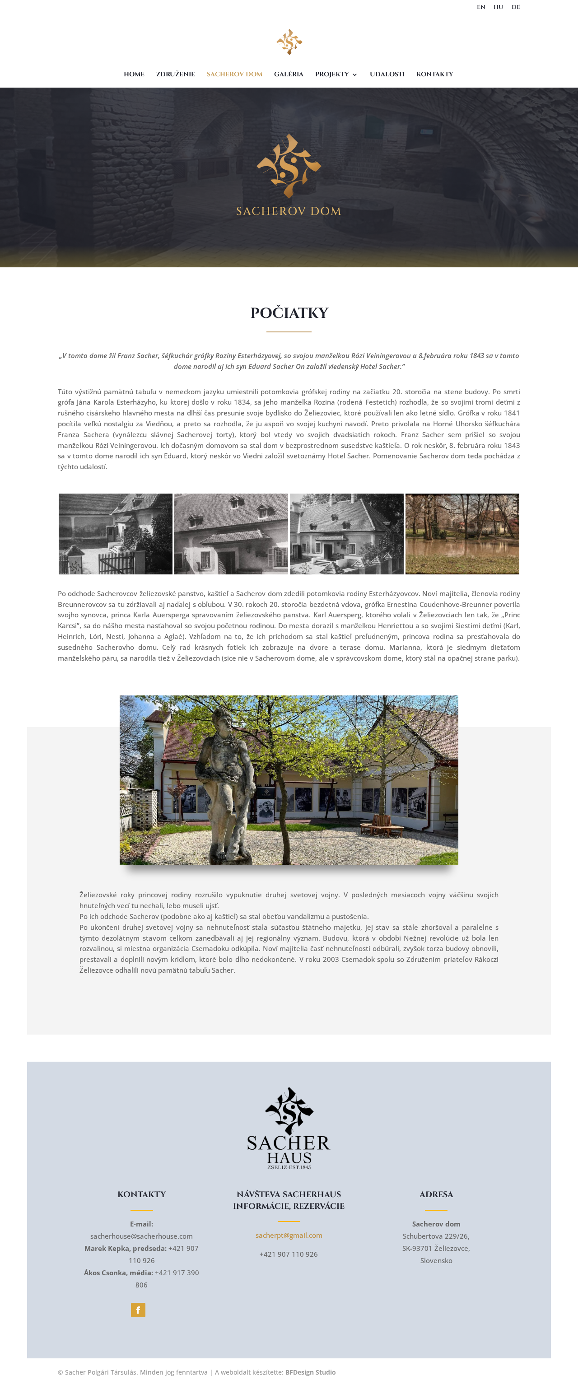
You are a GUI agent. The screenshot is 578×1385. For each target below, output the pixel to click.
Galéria (288, 75)
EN (481, 8)
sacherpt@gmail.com (289, 1235)
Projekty (332, 75)
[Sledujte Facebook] (138, 1310)
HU (498, 8)
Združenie (175, 75)
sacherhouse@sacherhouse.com (141, 1235)
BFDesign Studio (310, 1372)
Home (134, 75)
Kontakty (434, 75)
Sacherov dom (234, 75)
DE (516, 8)
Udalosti (387, 75)
